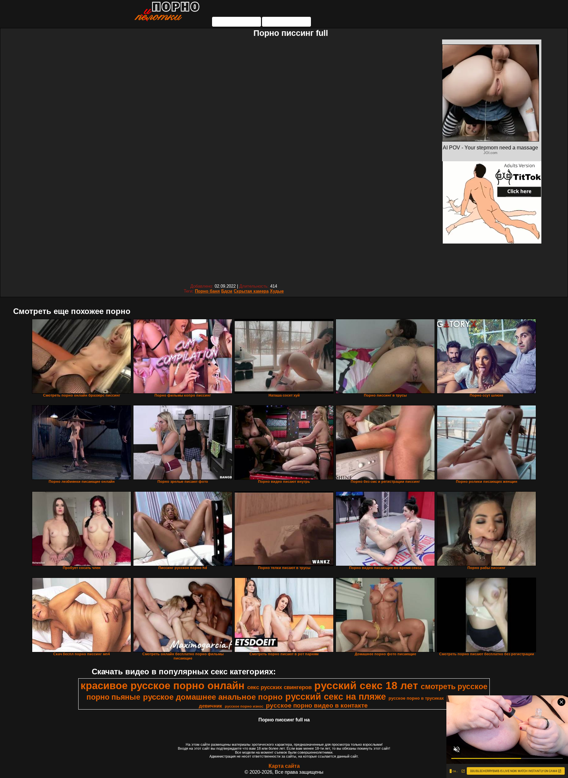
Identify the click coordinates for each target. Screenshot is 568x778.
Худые (277, 291)
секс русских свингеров (279, 687)
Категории (237, 21)
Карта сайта (284, 766)
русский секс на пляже (335, 697)
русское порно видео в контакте (317, 705)
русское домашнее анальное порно (213, 696)
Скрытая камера (251, 291)
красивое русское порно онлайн (163, 685)
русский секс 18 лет (366, 685)
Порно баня (207, 291)
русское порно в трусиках (416, 698)
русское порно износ (244, 706)
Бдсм (226, 291)
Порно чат (286, 21)
